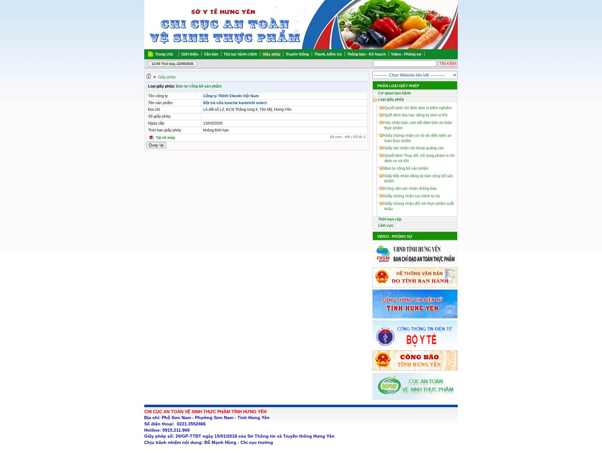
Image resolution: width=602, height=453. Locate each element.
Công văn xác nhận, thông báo (410, 188)
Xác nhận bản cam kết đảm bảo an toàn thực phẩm (418, 125)
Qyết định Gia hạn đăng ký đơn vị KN (415, 115)
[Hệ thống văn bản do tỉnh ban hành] (414, 286)
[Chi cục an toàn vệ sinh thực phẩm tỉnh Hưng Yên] (169, 25)
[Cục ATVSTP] (414, 399)
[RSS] (457, 54)
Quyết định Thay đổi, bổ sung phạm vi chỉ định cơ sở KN (419, 158)
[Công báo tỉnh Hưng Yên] (414, 369)
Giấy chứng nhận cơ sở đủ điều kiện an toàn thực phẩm (418, 138)
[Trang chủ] (148, 77)
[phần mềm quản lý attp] (414, 264)
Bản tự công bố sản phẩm (199, 86)
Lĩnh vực (386, 225)
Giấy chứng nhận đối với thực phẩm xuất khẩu (419, 206)
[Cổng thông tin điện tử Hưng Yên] (414, 317)
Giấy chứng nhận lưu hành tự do (412, 196)
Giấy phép (167, 77)
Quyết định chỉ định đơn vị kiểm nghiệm (418, 108)
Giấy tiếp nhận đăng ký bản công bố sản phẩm (418, 179)
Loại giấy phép (391, 99)
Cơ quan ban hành (394, 93)
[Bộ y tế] (414, 347)
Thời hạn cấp (389, 219)
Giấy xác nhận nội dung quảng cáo (414, 148)
